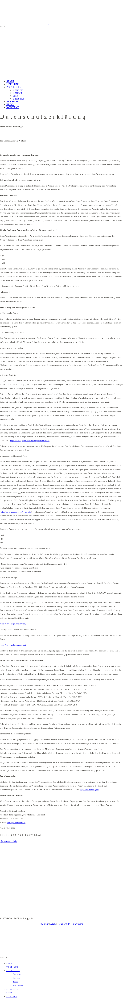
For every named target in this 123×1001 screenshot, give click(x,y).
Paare (15, 95)
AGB (53, 924)
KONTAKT (12, 107)
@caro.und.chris (8, 841)
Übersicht (18, 90)
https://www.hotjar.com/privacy (13, 624)
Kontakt (44, 924)
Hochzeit (17, 92)
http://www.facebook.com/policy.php (16, 512)
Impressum (77, 924)
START (10, 81)
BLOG (10, 104)
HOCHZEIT (13, 101)
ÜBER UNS (12, 84)
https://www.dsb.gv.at (89, 790)
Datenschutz (63, 924)
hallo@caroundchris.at (16, 822)
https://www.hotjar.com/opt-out (13, 645)
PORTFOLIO (13, 87)
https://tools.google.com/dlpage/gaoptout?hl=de (29, 440)
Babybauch (18, 98)
